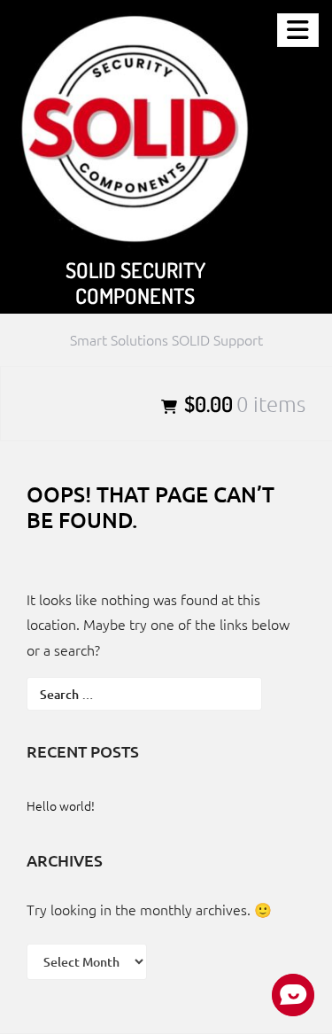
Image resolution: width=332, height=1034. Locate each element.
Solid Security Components (135, 282)
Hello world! (61, 805)
